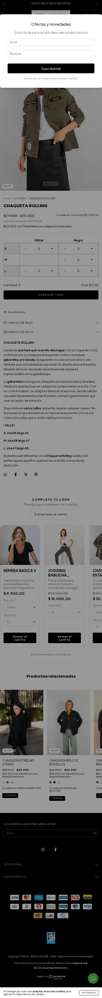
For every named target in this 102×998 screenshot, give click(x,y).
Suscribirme (51, 68)
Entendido (89, 993)
